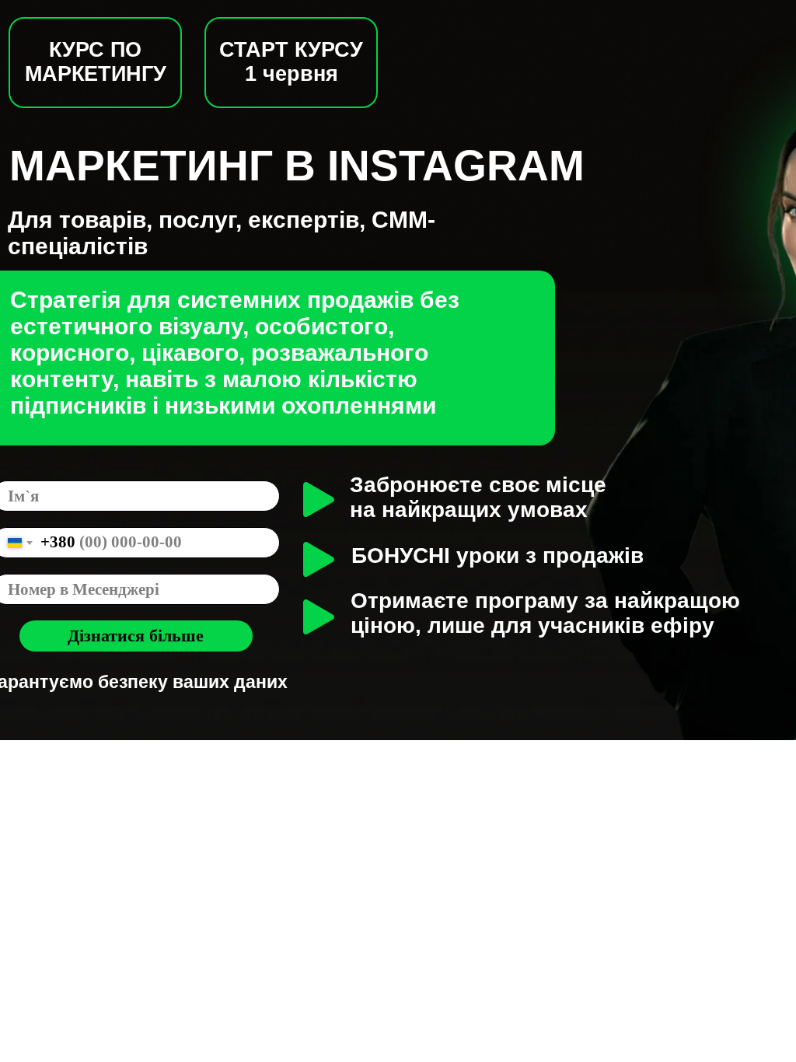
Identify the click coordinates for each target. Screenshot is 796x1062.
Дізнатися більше (136, 635)
